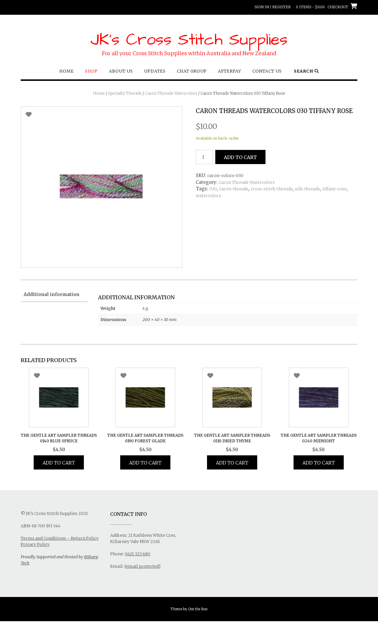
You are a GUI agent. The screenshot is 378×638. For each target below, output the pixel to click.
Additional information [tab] (51, 294)
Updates (155, 71)
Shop (91, 71)
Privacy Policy (35, 544)
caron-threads (233, 189)
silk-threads (307, 189)
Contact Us (267, 71)
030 (213, 189)
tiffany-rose (334, 189)
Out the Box (198, 609)
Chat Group (192, 71)
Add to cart (240, 157)
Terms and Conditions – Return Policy (60, 538)
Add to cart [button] (59, 463)
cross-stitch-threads (272, 189)
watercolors (208, 195)
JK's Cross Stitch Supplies (189, 40)
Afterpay (229, 71)
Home (66, 71)
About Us (121, 71)
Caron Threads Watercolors (171, 93)
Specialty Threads (125, 93)
